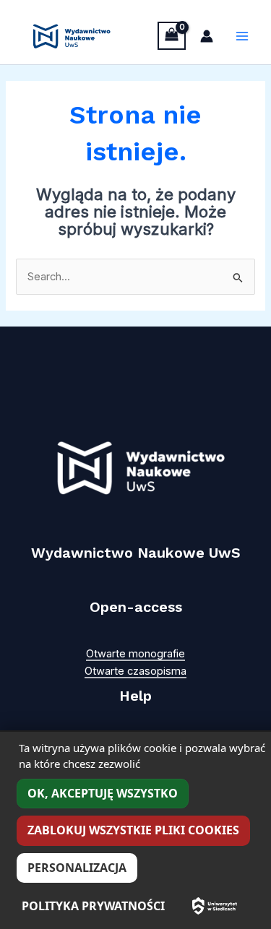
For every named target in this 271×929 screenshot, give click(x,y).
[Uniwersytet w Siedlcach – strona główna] (214, 906)
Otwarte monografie (135, 653)
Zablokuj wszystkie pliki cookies (133, 830)
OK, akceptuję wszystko (102, 793)
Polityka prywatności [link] (93, 906)
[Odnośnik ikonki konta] (206, 36)
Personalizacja (76, 868)
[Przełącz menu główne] (242, 36)
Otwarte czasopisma (135, 671)
